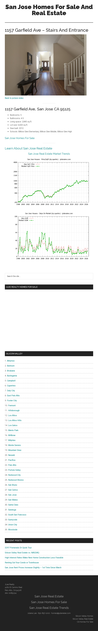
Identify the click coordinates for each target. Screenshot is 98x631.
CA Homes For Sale (85, 622)
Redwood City (14, 475)
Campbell (11, 380)
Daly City (11, 390)
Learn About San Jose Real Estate (28, 148)
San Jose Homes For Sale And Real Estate (49, 10)
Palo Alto (12, 465)
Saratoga (12, 510)
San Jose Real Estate (49, 596)
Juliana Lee (32, 613)
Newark (11, 455)
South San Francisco (17, 515)
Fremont (12, 405)
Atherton (11, 361)
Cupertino (11, 385)
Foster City (12, 400)
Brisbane (11, 371)
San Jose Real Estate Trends (49, 608)
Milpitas (11, 440)
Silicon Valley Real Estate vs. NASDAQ (22, 552)
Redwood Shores (16, 480)
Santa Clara (13, 505)
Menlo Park (13, 430)
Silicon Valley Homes (84, 616)
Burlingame (12, 376)
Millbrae (11, 435)
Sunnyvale (12, 519)
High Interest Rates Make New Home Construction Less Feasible (34, 557)
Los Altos (12, 415)
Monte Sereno (14, 445)
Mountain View (14, 450)
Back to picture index (14, 98)
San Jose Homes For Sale (20, 138)
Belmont (10, 366)
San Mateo (13, 500)
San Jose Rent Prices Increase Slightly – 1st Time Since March (33, 567)
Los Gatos (12, 425)
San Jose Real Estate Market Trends (49, 153)
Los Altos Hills (14, 420)
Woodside (12, 529)
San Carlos (13, 490)
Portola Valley (14, 470)
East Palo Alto (13, 395)
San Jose (12, 495)
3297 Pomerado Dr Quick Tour (18, 547)
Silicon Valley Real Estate (83, 619)
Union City (12, 524)
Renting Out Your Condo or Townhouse (22, 562)
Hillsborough (14, 410)
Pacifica (11, 460)
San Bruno (12, 485)
